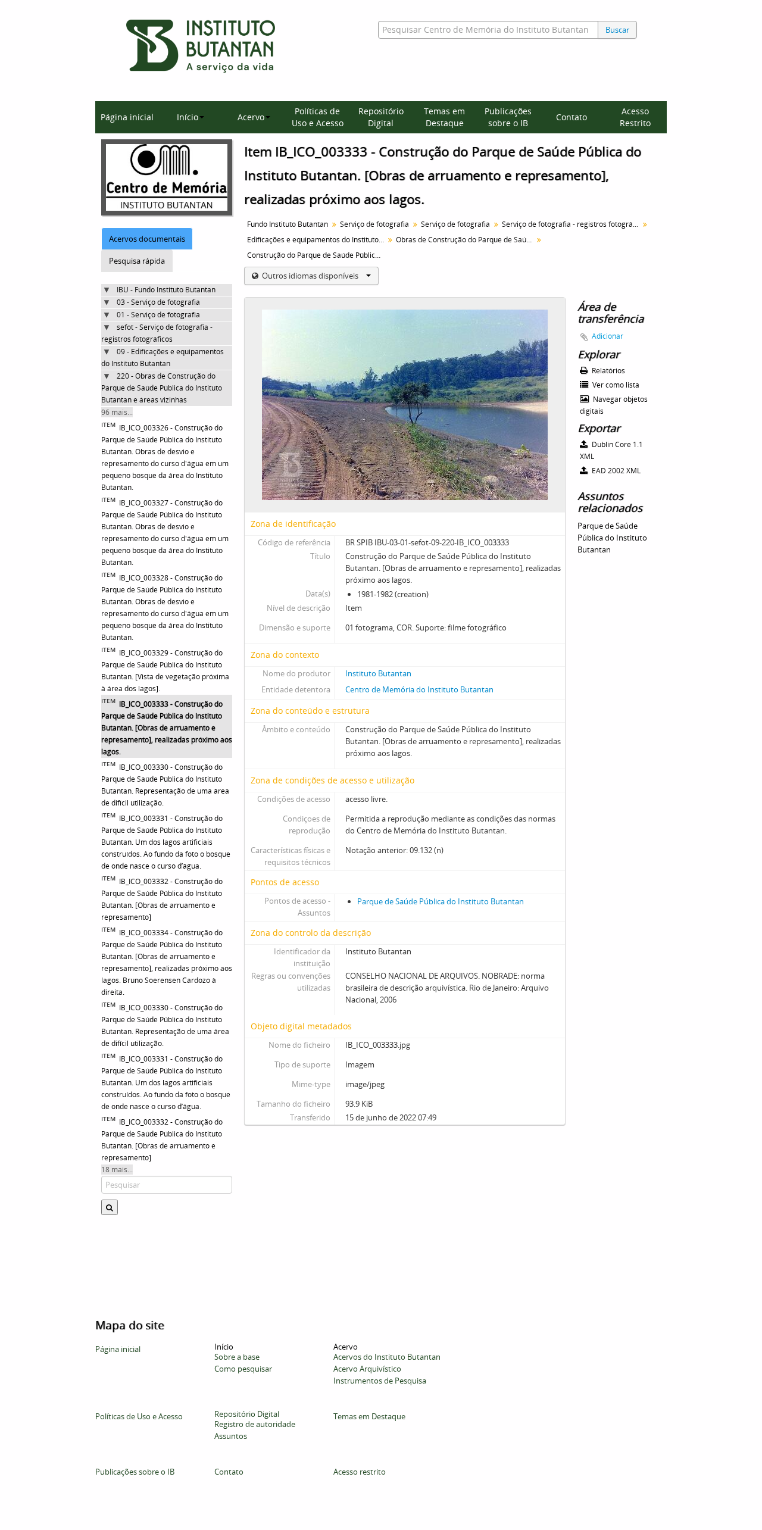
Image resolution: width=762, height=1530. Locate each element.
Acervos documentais (147, 238)
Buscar (617, 29)
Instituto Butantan (378, 673)
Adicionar (607, 336)
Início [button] (187, 117)
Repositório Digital (381, 117)
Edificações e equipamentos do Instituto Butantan (317, 240)
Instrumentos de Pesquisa (379, 1380)
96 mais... (117, 412)
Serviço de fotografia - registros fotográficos (572, 224)
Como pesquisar (243, 1368)
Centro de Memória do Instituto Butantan (419, 689)
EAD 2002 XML (615, 471)
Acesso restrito (359, 1471)
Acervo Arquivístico (367, 1368)
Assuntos (230, 1436)
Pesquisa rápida (137, 260)
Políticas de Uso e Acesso (317, 117)
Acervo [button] (251, 117)
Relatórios (607, 371)
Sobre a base (237, 1356)
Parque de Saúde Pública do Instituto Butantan (440, 901)
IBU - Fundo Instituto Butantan (166, 290)
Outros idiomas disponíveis (310, 275)
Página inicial (127, 117)
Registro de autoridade (254, 1424)
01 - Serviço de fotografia (158, 315)
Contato (571, 117)
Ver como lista (615, 385)
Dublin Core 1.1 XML (611, 450)
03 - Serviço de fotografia (158, 302)
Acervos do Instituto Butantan (387, 1356)
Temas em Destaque (444, 117)
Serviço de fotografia (374, 224)
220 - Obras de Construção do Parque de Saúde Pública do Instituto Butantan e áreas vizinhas (161, 388)
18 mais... (117, 1169)
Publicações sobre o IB (508, 117)
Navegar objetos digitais (614, 405)
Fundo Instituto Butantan (287, 224)
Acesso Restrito (635, 117)
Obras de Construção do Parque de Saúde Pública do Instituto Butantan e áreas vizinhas (466, 240)
